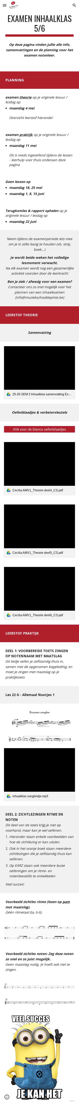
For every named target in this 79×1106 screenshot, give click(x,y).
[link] (39, 372)
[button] (4, 5)
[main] (39, 25)
